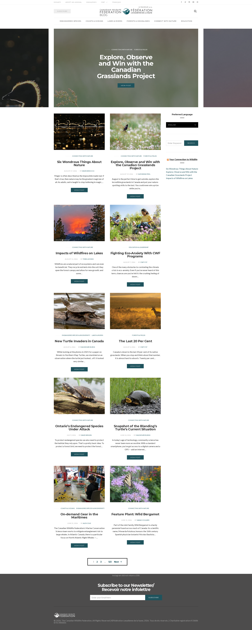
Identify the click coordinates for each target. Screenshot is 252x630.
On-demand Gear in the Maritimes (79, 515)
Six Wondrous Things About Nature (79, 163)
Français (116, 2)
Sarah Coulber (143, 520)
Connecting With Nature (129, 56)
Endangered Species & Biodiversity (76, 335)
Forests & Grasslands (138, 21)
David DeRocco (88, 171)
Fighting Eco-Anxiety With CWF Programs (135, 254)
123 (109, 562)
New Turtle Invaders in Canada (79, 341)
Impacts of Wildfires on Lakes (79, 253)
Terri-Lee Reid (88, 259)
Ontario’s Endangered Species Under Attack (79, 427)
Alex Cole (87, 523)
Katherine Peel (144, 174)
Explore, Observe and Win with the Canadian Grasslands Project (135, 165)
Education (186, 21)
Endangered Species (70, 21)
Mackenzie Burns (88, 347)
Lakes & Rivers (115, 21)
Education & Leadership (138, 247)
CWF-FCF (143, 262)
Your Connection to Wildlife (183, 159)
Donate (57, 2)
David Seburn (86, 435)
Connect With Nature (165, 21)
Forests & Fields (150, 156)
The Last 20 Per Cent (135, 341)
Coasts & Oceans (94, 21)
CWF (103, 2)
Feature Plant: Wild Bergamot (135, 514)
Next (116, 562)
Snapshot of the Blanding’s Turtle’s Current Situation (135, 427)
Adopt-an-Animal (73, 2)
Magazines (91, 2)
